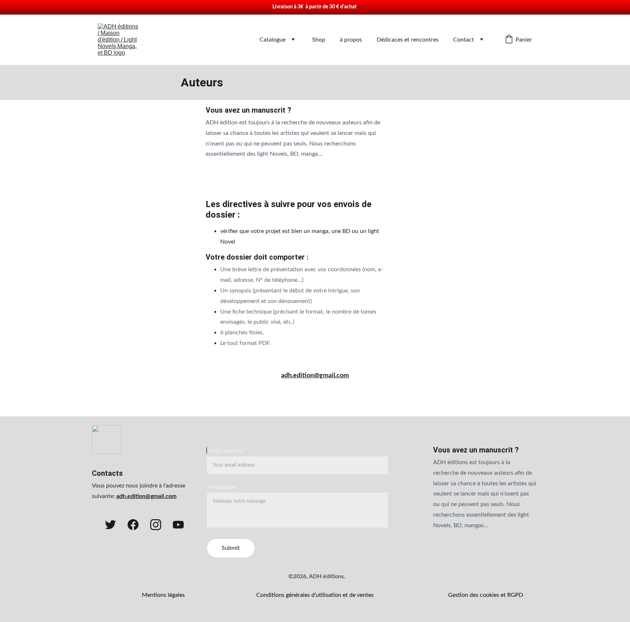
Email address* (226, 451)
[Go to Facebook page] (133, 524)
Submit (231, 548)
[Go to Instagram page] (155, 524)
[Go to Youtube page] (178, 524)
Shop (318, 40)
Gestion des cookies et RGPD (485, 595)
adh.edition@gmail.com (315, 375)
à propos (351, 40)
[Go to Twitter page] (110, 524)
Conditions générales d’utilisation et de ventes (315, 595)
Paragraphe (221, 487)
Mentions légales (163, 595)
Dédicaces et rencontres (408, 40)
